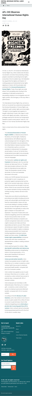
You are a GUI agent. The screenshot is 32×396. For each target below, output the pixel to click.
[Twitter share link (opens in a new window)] (3, 25)
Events (17, 332)
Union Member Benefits (21, 335)
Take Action (19, 338)
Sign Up (13, 367)
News (8, 5)
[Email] (8, 25)
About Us (18, 326)
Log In (16, 386)
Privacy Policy (4, 386)
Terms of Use (10, 386)
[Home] (3, 5)
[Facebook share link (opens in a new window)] (6, 25)
